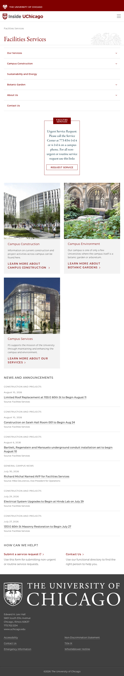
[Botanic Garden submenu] (116, 85)
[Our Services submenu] (116, 53)
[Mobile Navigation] (119, 16)
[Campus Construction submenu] (116, 64)
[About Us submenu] (116, 95)
